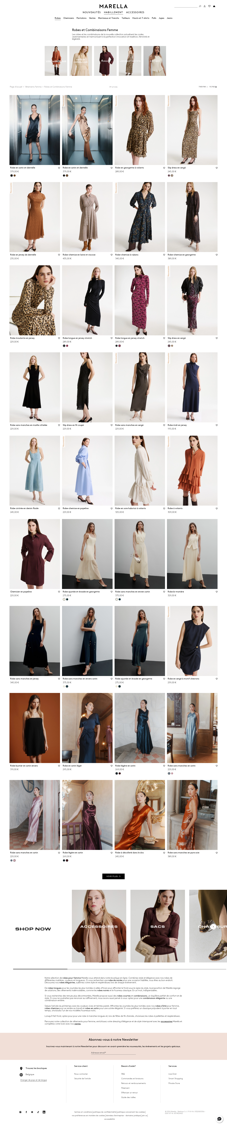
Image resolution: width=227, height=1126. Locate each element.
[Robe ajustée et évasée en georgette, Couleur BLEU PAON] (67, 599)
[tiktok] (38, 1112)
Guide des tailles (128, 1097)
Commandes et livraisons (132, 1078)
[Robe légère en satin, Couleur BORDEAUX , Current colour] (67, 860)
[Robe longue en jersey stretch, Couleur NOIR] (116, 346)
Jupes (161, 18)
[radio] (56, 61)
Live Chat (173, 1074)
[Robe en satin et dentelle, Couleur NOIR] (64, 175)
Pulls (154, 18)
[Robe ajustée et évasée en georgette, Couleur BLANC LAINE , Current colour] (64, 599)
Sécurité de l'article (82, 1078)
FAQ (123, 1074)
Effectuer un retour (129, 1093)
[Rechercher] (200, 6)
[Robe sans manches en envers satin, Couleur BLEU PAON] (120, 599)
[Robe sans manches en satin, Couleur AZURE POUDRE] (11, 860)
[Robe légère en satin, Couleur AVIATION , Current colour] (117, 773)
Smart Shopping (176, 1078)
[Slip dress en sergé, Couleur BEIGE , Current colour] (172, 175)
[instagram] (20, 1112)
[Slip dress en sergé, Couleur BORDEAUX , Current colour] (169, 346)
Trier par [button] (202, 87)
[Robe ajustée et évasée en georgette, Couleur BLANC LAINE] (116, 686)
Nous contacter (81, 1074)
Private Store (174, 1083)
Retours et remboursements (133, 1083)
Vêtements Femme (33, 87)
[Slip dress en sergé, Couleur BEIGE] (172, 346)
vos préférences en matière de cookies (88, 1115)
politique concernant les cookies (131, 1112)
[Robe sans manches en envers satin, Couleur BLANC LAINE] (64, 686)
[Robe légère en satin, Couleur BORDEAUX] (120, 773)
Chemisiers (68, 18)
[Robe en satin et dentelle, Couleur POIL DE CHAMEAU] (15, 175)
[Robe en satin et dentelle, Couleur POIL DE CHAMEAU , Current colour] (67, 175)
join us (144, 1115)
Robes (58, 18)
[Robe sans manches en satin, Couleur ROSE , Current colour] (14, 860)
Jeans (169, 18)
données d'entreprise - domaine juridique (123, 1115)
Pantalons (81, 18)
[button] (214, 87)
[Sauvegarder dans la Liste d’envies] (59, 169)
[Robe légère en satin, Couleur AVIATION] (64, 860)
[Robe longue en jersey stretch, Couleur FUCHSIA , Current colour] (119, 346)
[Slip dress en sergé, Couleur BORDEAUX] (169, 175)
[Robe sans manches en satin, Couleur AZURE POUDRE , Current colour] (169, 773)
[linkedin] (44, 1112)
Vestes (92, 18)
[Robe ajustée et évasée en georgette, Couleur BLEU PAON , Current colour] (119, 686)
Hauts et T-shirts (140, 18)
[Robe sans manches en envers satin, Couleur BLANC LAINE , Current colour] (117, 599)
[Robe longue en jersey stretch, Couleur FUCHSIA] (67, 346)
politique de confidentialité (104, 1112)
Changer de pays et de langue (33, 1080)
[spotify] (32, 1112)
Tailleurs (126, 18)
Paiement (125, 1088)
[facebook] (26, 1112)
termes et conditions (83, 1112)
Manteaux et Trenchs (108, 18)
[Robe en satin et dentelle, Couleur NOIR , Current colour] (12, 175)
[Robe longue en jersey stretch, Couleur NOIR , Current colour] (64, 346)
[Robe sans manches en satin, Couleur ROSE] (172, 773)
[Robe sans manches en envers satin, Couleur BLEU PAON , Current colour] (67, 686)
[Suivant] (213, 926)
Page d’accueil (16, 87)
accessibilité (109, 1119)
